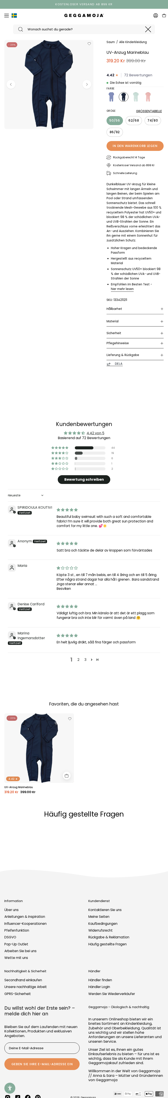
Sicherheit (114, 333)
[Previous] (11, 84)
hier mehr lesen (122, 289)
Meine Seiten (98, 917)
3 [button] (85, 659)
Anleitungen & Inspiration (24, 917)
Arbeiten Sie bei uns (20, 951)
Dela (119, 364)
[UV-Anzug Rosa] (148, 97)
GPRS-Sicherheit (17, 994)
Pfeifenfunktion (16, 930)
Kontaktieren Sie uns (105, 910)
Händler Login (99, 987)
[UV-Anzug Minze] (136, 97)
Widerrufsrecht (100, 930)
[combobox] (84, 29)
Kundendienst (99, 901)
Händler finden (100, 980)
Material (113, 321)
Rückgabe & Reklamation (108, 937)
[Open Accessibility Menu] (9, 1088)
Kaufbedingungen (102, 923)
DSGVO (10, 937)
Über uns (11, 910)
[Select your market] (14, 16)
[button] (60, 447)
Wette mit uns (16, 958)
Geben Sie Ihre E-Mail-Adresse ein (42, 1064)
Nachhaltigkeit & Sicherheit (25, 971)
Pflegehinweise (118, 343)
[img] (67, 509)
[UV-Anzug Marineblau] (123, 97)
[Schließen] (148, 29)
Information (13, 901)
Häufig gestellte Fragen (107, 944)
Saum (111, 42)
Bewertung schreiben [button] (84, 479)
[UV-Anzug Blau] (111, 97)
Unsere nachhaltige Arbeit (25, 987)
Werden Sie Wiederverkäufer (111, 994)
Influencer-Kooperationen (25, 923)
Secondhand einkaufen (23, 980)
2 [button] (78, 659)
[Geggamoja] (84, 15)
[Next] (86, 84)
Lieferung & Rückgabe (123, 355)
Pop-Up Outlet (16, 944)
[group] (84, 4)
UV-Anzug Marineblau (18, 787)
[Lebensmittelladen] (67, 776)
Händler (94, 971)
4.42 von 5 (95, 433)
